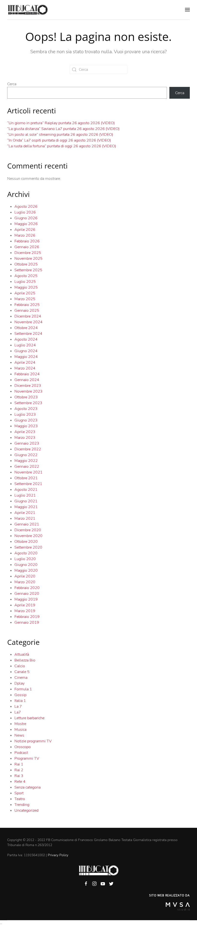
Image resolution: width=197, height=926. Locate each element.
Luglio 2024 (25, 345)
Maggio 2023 (26, 426)
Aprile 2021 (24, 512)
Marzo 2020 (24, 582)
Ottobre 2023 (26, 397)
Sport (19, 793)
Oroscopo (22, 747)
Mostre (20, 723)
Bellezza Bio (24, 660)
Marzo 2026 (24, 235)
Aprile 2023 (24, 431)
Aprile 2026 (24, 229)
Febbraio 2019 (27, 616)
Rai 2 (18, 770)
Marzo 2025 (24, 299)
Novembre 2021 (28, 472)
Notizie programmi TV (33, 741)
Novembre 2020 (28, 535)
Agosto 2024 (25, 339)
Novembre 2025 (28, 258)
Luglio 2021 (25, 495)
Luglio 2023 (25, 414)
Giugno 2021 (25, 501)
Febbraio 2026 (27, 241)
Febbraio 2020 (27, 587)
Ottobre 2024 (26, 327)
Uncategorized (26, 810)
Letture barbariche (29, 718)
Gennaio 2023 (26, 443)
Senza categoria (27, 787)
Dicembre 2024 (27, 316)
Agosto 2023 (25, 408)
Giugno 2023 (25, 420)
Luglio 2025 (25, 281)
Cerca (11, 84)
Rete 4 (19, 781)
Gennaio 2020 (26, 593)
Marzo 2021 (24, 518)
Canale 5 (22, 671)
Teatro (19, 799)
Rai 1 (18, 764)
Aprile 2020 (24, 576)
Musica (20, 729)
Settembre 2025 (28, 270)
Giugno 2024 (25, 351)
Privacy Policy (58, 855)
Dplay (19, 683)
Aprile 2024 (24, 362)
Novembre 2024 (28, 322)
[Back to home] (27, 9)
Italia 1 (20, 700)
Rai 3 (18, 775)
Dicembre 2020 (27, 530)
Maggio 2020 (26, 570)
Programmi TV (26, 758)
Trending (21, 804)
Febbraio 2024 (27, 374)
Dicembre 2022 (27, 449)
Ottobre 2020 (26, 541)
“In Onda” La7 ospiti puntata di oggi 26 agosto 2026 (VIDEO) (59, 140)
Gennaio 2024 (26, 379)
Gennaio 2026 (26, 247)
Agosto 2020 (25, 553)
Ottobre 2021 (26, 478)
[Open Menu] (187, 9)
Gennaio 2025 (26, 310)
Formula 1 (23, 689)
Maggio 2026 (26, 224)
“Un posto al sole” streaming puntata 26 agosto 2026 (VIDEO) (60, 134)
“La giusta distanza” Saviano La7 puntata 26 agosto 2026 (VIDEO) (63, 128)
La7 (17, 712)
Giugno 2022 (25, 455)
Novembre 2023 (28, 391)
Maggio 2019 (26, 599)
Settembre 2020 (28, 547)
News (19, 735)
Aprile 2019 (24, 605)
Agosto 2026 (25, 206)
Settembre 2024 (28, 333)
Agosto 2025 (25, 275)
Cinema (20, 677)
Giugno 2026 (25, 218)
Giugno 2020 (25, 564)
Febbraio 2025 (27, 304)
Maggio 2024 (26, 356)
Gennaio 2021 (26, 524)
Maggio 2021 (26, 507)
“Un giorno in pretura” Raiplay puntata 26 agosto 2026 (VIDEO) (61, 123)
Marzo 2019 (24, 611)
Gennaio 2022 (26, 466)
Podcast (21, 752)
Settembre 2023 (28, 403)
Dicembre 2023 (27, 385)
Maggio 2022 (26, 460)
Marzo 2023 (24, 437)
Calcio (19, 666)
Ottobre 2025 (26, 264)
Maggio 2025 (26, 287)
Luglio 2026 (25, 212)
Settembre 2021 (28, 483)
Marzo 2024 (24, 368)
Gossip (20, 695)
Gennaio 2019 (26, 622)
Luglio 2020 (25, 559)
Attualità (21, 654)
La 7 (18, 706)
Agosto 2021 (25, 489)
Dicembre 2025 (27, 252)
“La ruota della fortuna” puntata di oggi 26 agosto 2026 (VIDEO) (61, 146)
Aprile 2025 (24, 293)
